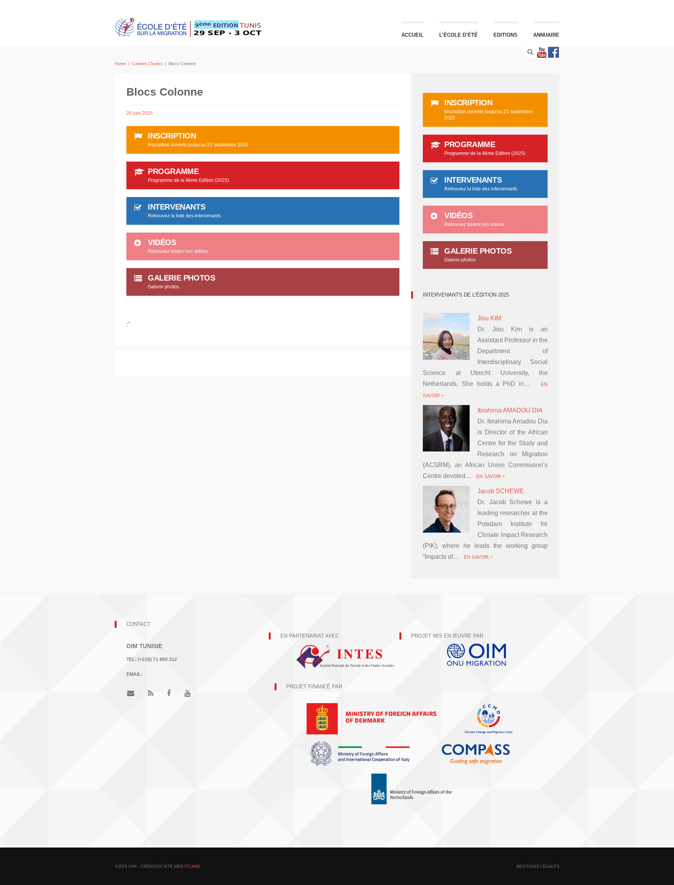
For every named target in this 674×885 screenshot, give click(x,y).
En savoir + (490, 476)
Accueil (412, 35)
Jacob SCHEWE (500, 491)
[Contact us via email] (133, 693)
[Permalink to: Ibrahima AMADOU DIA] (446, 428)
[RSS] (150, 693)
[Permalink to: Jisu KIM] (446, 342)
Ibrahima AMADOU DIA (510, 410)
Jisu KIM (489, 318)
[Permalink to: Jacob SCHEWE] (446, 508)
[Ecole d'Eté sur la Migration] (189, 26)
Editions (505, 35)
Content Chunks (147, 63)
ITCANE (192, 866)
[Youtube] (542, 52)
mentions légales (537, 866)
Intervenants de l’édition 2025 (466, 295)
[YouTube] (187, 693)
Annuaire (546, 35)
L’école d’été (458, 35)
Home (120, 63)
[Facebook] (553, 52)
